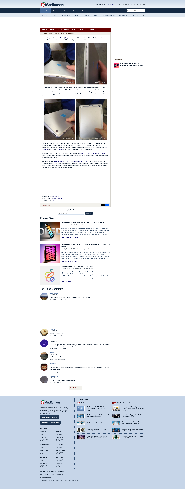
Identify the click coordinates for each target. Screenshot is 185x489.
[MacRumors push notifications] (138, 5)
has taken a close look (65, 161)
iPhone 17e (135, 15)
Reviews (84, 11)
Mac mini (44, 15)
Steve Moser (43, 463)
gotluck (52, 352)
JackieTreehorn (54, 376)
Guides (66, 11)
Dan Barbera (43, 457)
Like (59, 299)
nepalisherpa (54, 293)
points (47, 38)
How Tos (75, 11)
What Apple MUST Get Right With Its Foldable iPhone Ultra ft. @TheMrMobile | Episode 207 (133, 408)
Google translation (70, 38)
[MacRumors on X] (128, 5)
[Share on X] (103, 205)
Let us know (110, 4)
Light (73, 480)
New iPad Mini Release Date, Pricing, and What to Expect (83, 222)
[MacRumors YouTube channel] (135, 5)
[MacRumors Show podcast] (120, 5)
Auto (70, 480)
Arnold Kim (43, 431)
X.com (45, 434)
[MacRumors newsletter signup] (144, 5)
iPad (53, 200)
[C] (44, 346)
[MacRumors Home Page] (52, 4)
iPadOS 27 (96, 15)
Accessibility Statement (45, 477)
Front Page (45, 11)
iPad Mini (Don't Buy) (57, 198)
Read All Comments (75, 388)
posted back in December (87, 153)
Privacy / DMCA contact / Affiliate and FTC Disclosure (52, 474)
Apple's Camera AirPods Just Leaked (97, 423)
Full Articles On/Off (54, 480)
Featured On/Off (45, 480)
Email (41, 434)
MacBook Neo (123, 15)
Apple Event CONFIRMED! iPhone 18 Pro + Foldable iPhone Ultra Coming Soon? (97, 408)
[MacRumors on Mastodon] (131, 5)
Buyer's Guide (95, 11)
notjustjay (53, 363)
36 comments (75, 261)
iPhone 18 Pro (66, 15)
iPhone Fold (77, 15)
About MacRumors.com (50, 417)
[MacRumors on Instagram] (123, 5)
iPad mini (56, 196)
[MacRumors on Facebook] (126, 5)
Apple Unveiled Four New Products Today (77, 266)
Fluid (61, 480)
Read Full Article (66, 237)
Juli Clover (43, 437)
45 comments (75, 237)
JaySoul (52, 329)
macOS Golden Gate (109, 15)
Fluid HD (65, 480)
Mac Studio (54, 15)
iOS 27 (87, 15)
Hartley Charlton (44, 450)
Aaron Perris (59, 463)
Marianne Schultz (60, 450)
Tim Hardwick (89, 224)
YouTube (84, 403)
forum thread (60, 38)
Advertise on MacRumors (50, 422)
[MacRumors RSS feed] (141, 5)
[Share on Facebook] (107, 205)
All (143, 15)
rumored (60, 149)
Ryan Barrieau (59, 457)
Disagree (63, 299)
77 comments (46, 205)
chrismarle (53, 340)
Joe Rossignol (89, 249)
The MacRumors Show (125, 403)
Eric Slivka (70, 33)
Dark (76, 480)
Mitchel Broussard (45, 444)
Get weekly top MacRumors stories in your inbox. (75, 210)
